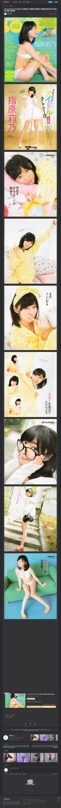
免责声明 (28, 799)
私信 (55, 13)
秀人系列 (15, 2)
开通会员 (56, 2)
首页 (4, 5)
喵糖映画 (10, 5)
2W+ (13, 737)
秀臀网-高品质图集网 (32, 801)
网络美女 (28, 2)
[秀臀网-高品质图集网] (6, 799)
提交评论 (55, 774)
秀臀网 (8, 13)
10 (18, 737)
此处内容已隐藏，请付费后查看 (31, 689)
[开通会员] (58, 798)
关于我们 (37, 799)
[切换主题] (58, 800)
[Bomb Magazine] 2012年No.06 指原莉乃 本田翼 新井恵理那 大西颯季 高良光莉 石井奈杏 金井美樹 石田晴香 (30, 10)
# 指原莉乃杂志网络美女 (9, 716)
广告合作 (32, 799)
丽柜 (24, 2)
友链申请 (24, 799)
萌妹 (20, 2)
